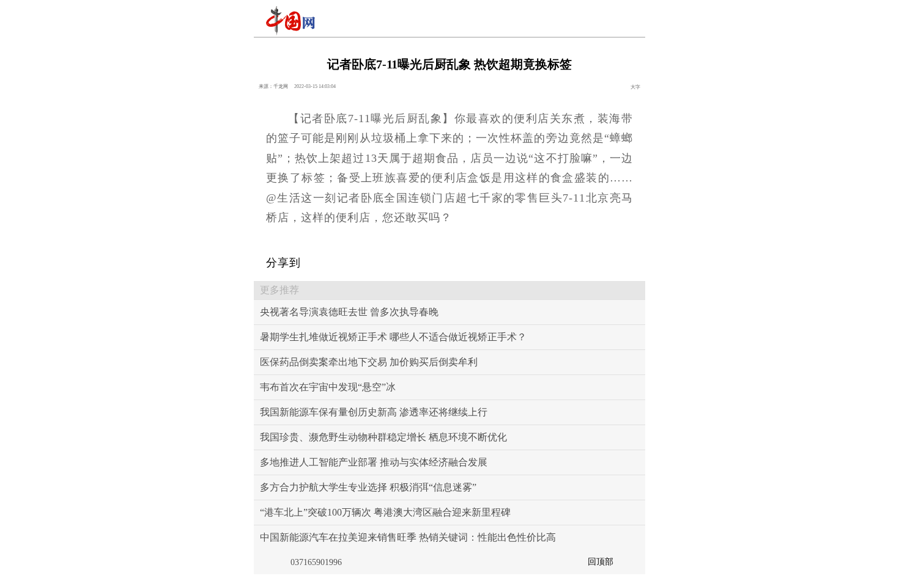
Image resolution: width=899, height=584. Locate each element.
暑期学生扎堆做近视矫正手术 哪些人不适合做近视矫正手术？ (393, 337)
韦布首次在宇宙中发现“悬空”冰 (328, 387)
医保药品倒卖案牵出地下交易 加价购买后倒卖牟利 (369, 362)
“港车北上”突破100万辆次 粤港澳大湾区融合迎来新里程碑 (385, 512)
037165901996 (316, 562)
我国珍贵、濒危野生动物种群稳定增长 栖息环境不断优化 (383, 437)
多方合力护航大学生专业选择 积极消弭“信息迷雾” (368, 487)
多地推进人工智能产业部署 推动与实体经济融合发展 (373, 462)
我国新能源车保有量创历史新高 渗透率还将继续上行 (373, 412)
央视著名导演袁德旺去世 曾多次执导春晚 (349, 312)
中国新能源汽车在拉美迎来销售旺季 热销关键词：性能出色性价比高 (408, 537)
